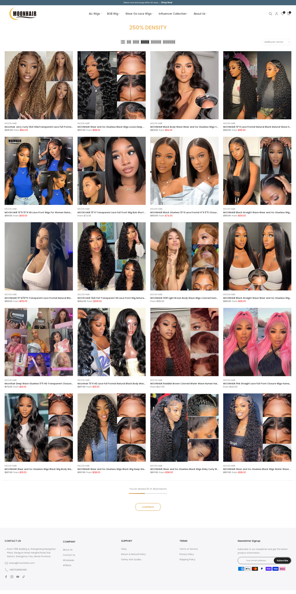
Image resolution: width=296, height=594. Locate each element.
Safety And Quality (131, 559)
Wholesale (68, 560)
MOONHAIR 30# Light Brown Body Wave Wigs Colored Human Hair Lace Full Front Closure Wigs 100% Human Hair (213, 298)
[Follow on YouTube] (17, 577)
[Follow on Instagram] (11, 577)
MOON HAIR (11, 123)
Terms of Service (188, 549)
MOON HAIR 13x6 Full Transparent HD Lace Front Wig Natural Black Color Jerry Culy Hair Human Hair (133, 298)
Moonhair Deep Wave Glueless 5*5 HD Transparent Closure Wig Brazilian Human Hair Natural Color (60, 383)
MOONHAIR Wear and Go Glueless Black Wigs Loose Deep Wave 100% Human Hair (123, 126)
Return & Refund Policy (133, 554)
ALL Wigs (94, 14)
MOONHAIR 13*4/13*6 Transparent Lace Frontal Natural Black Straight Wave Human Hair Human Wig (61, 298)
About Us (199, 14)
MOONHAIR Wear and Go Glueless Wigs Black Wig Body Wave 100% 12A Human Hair (51, 469)
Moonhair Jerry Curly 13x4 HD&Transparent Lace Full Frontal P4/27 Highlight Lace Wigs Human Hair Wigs (63, 126)
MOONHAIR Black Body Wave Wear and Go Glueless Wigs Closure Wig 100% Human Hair (199, 126)
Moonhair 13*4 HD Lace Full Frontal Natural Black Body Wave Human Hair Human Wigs (126, 383)
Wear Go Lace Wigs (138, 14)
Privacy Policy (186, 554)
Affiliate (67, 565)
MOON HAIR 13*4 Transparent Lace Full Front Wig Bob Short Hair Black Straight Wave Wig (127, 212)
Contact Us (69, 555)
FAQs (124, 549)
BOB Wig (112, 14)
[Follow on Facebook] (6, 577)
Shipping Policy (187, 559)
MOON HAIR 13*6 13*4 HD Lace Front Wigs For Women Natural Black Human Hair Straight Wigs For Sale (61, 212)
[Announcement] (148, 2)
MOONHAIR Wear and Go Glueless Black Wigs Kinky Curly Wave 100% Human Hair (195, 469)
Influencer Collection (172, 14)
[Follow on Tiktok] (23, 577)
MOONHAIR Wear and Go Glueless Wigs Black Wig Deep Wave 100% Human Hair (122, 469)
